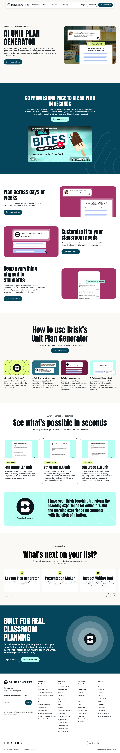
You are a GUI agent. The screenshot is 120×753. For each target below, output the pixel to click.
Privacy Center (111, 749)
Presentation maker (44, 704)
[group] (22, 580)
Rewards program (103, 713)
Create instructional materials (47, 716)
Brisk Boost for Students (45, 695)
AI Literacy (81, 722)
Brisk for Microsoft (63, 728)
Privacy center (102, 698)
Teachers (61, 692)
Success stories (82, 710)
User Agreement (101, 749)
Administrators (62, 689)
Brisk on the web (43, 689)
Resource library (83, 719)
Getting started (82, 689)
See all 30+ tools (43, 719)
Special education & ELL (65, 710)
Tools (6, 27)
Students (61, 695)
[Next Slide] (114, 595)
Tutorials (80, 692)
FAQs (99, 701)
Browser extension (43, 687)
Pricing (65, 5)
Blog (79, 704)
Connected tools (63, 722)
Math (59, 704)
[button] (36, 4)
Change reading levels (45, 713)
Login (83, 5)
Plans (99, 687)
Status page (81, 695)
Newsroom (101, 689)
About (100, 684)
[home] (19, 4)
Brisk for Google (63, 725)
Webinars (81, 716)
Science (60, 707)
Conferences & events (104, 716)
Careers (100, 692)
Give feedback (42, 707)
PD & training (82, 707)
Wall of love (101, 710)
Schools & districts (63, 687)
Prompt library (82, 713)
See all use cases (63, 731)
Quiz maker (41, 702)
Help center (81, 687)
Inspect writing (42, 710)
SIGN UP (28, 702)
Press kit (100, 695)
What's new (81, 702)
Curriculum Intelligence (45, 692)
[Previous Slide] (108, 595)
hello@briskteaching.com (12, 691)
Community (101, 707)
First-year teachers (64, 716)
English (60, 702)
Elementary (61, 713)
